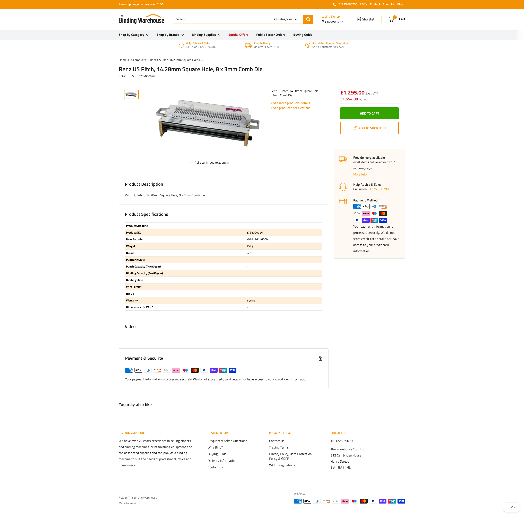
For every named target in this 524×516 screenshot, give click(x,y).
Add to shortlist (372, 128)
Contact (375, 4)
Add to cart (369, 113)
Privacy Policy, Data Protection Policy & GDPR (290, 456)
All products (138, 59)
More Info (360, 174)
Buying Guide (302, 34)
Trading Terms (279, 447)
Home (123, 59)
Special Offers (238, 34)
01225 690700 (347, 4)
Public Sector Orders (270, 34)
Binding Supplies (204, 34)
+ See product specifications (290, 107)
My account (331, 21)
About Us (389, 4)
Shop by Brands (168, 34)
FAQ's (363, 4)
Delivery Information (222, 460)
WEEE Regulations (282, 465)
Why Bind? (215, 447)
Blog (400, 4)
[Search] (308, 19)
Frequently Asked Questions (227, 440)
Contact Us (215, 467)
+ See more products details (290, 102)
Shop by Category (131, 34)
